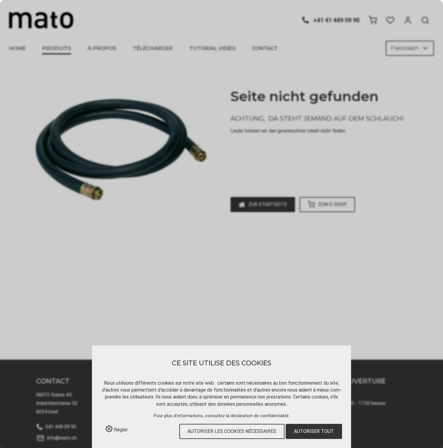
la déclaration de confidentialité (257, 415)
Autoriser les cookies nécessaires (231, 431)
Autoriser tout (314, 431)
